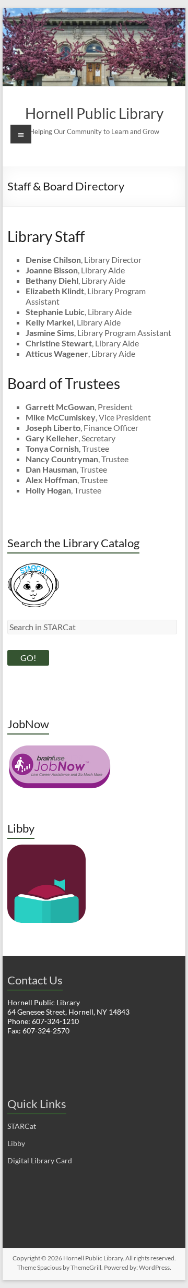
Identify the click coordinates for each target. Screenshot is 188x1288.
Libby (16, 1143)
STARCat (21, 1126)
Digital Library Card (39, 1160)
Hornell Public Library (94, 113)
